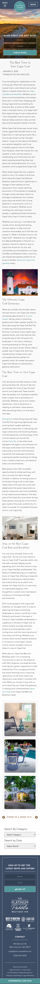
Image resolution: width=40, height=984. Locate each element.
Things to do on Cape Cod (16, 74)
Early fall (12, 441)
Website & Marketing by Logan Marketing (20, 975)
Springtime (7, 418)
